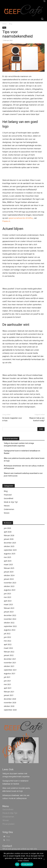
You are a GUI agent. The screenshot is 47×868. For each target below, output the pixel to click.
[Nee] (44, 859)
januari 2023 (8, 612)
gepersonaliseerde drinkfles (21, 218)
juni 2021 (7, 681)
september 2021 (10, 670)
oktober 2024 (9, 575)
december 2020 (10, 699)
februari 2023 (9, 608)
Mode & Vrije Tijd (10, 502)
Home (4, 24)
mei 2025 (7, 557)
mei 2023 (7, 597)
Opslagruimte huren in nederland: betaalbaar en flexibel (22, 452)
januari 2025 (8, 572)
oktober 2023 (9, 586)
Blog (10, 24)
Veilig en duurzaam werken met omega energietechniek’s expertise (19, 444)
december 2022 (10, 615)
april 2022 (7, 644)
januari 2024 (8, 579)
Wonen (6, 513)
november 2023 (10, 582)
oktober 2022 (9, 622)
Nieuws (7, 505)
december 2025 (10, 543)
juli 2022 (7, 633)
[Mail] (4, 836)
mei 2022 (7, 641)
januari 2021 (8, 695)
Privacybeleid (27, 864)
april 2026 (7, 532)
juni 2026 (7, 528)
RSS (8, 840)
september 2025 (10, 550)
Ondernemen (9, 509)
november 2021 (10, 662)
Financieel (8, 495)
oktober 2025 (9, 546)
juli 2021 (7, 677)
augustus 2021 (9, 673)
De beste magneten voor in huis (12, 419)
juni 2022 (7, 637)
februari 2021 (9, 691)
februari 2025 (9, 568)
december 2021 (10, 659)
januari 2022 (8, 655)
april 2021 (7, 688)
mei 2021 (7, 684)
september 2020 (10, 710)
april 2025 (7, 561)
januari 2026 (8, 539)
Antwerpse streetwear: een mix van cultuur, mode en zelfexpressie (24, 467)
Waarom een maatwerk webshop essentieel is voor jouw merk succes (23, 474)
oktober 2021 (9, 666)
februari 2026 (9, 535)
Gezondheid (8, 498)
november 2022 (10, 619)
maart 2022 (8, 648)
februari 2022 (9, 652)
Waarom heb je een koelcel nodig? (37, 419)
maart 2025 (8, 564)
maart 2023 (8, 604)
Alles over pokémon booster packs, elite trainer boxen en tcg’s (24, 459)
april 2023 (7, 601)
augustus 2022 (9, 630)
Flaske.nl (6, 221)
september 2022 (10, 626)
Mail (8, 837)
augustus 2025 (9, 553)
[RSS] (4, 840)
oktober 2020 (9, 706)
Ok (17, 864)
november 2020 (10, 702)
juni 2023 (7, 593)
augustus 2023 (9, 590)
